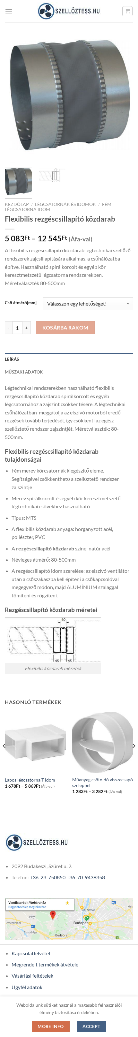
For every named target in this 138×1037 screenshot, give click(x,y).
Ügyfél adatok (27, 987)
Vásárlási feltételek (32, 976)
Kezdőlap (17, 204)
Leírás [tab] (12, 359)
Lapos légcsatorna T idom (30, 780)
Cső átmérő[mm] (21, 303)
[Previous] (15, 99)
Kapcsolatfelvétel (31, 953)
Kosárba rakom (65, 327)
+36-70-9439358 (85, 877)
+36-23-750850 (47, 877)
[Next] (122, 99)
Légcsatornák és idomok (65, 204)
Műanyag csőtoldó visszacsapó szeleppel (102, 782)
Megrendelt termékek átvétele (45, 964)
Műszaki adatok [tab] (24, 372)
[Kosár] (127, 11)
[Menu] (9, 11)
